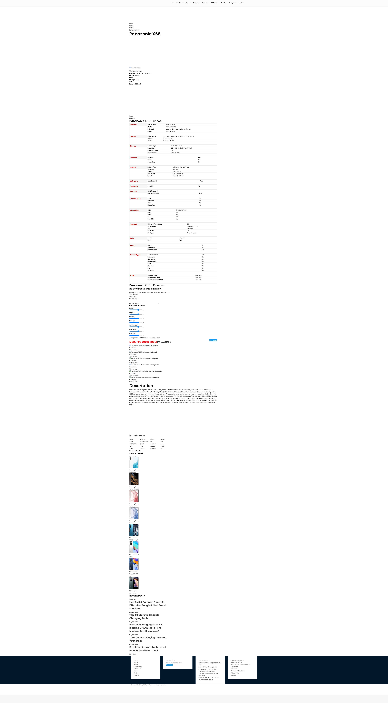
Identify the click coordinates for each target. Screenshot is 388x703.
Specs (131, 116)
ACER (131, 439)
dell (162, 441)
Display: (132, 312)
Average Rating (134, 338)
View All (141, 435)
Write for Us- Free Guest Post (240, 664)
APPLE (163, 439)
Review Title (133, 299)
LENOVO (153, 448)
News (187, 3)
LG (161, 448)
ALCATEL (143, 439)
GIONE (142, 444)
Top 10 (136, 662)
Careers (233, 675)
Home (172, 3)
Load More (132, 654)
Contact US (234, 666)
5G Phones (214, 3)
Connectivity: (133, 325)
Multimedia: (133, 329)
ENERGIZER (133, 444)
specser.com (161, 685)
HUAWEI (152, 446)
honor (162, 444)
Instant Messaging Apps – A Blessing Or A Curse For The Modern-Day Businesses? (208, 669)
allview (152, 439)
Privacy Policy (235, 673)
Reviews (195, 3)
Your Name (133, 294)
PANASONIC (164, 342)
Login (240, 3)
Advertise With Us (236, 662)
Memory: (132, 321)
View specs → (134, 350)
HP (130, 446)
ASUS (131, 441)
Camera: (132, 316)
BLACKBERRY (144, 441)
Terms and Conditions (238, 671)
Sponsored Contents (237, 660)
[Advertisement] (194, 12)
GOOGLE (153, 444)
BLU (151, 441)
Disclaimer (234, 669)
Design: (131, 308)
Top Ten (179, 3)
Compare (232, 3)
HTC (141, 446)
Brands (223, 3)
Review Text (134, 303)
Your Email (133, 296)
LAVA (131, 448)
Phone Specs (138, 666)
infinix (162, 446)
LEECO (142, 448)
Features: (132, 333)
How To (204, 3)
